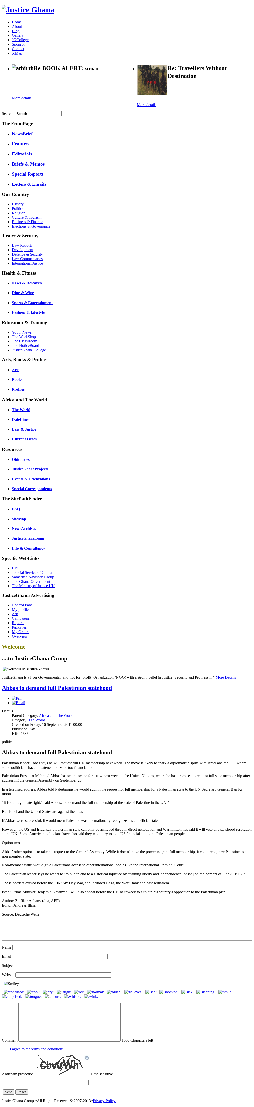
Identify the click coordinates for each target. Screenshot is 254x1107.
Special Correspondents (32, 489)
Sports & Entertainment (32, 303)
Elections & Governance (31, 226)
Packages (19, 627)
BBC (16, 568)
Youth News (22, 332)
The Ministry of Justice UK (33, 586)
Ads (15, 614)
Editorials (22, 153)
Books (17, 379)
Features (20, 143)
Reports (18, 623)
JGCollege (20, 40)
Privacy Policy (104, 1101)
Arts (15, 370)
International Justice (27, 263)
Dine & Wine (23, 293)
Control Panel (22, 605)
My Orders (20, 632)
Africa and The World (56, 715)
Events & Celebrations (31, 479)
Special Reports (27, 174)
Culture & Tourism (26, 217)
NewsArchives (24, 528)
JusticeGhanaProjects (30, 469)
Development (22, 250)
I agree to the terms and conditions (37, 1049)
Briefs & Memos (28, 164)
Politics (17, 208)
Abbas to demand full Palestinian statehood (57, 688)
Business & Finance (27, 222)
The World (21, 410)
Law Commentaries (27, 259)
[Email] (18, 703)
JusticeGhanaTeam (28, 538)
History (18, 204)
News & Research (27, 283)
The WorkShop (24, 337)
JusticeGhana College (29, 350)
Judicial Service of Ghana (32, 572)
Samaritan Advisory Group (33, 577)
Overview (20, 636)
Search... (9, 113)
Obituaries (21, 459)
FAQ (16, 509)
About (17, 26)
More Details (226, 677)
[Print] (17, 698)
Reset (21, 1092)
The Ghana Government (31, 581)
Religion (18, 213)
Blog (16, 31)
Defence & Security (27, 254)
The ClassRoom (24, 341)
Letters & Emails (29, 184)
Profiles (18, 389)
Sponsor (18, 44)
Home (17, 22)
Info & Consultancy (28, 548)
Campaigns (21, 618)
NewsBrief (22, 133)
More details (21, 98)
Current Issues (24, 439)
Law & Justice (24, 429)
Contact (18, 49)
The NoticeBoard (25, 345)
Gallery (18, 35)
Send (8, 1092)
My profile (20, 609)
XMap (17, 53)
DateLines (20, 419)
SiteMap (19, 519)
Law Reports (22, 245)
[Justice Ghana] (28, 9)
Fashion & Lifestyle (28, 312)
